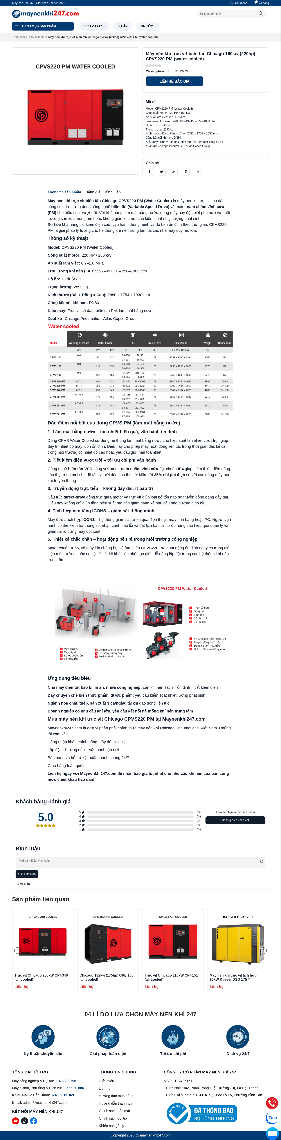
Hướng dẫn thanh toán (116, 1103)
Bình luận (113, 192)
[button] (263, 950)
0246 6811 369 (62, 1095)
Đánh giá (92, 192)
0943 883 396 (65, 1081)
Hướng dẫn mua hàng (116, 1096)
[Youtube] (15, 1120)
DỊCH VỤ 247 (92, 26)
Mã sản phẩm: (155, 71)
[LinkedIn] (198, 172)
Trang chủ (18, 36)
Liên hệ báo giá (174, 81)
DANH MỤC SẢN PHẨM (39, 26)
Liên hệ (104, 1088)
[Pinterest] (186, 172)
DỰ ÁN (122, 26)
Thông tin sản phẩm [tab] (64, 192)
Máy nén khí (37, 36)
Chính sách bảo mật (114, 1111)
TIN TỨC (146, 26)
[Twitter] (162, 172)
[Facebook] (149, 172)
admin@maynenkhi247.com (45, 1102)
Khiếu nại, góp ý (111, 1126)
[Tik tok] (24, 1120)
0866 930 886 (73, 1088)
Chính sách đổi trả (113, 1118)
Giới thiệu (106, 1081)
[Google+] (174, 172)
